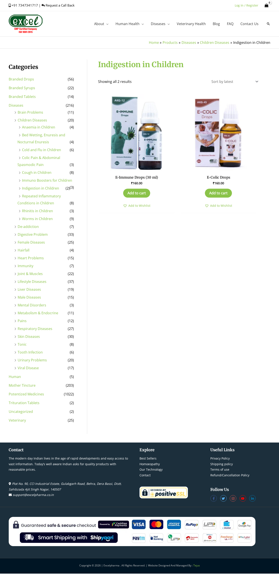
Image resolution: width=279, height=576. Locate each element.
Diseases (16, 105)
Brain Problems (30, 112)
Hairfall (23, 250)
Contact (145, 475)
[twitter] (225, 498)
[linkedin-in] (253, 498)
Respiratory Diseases (35, 328)
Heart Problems (31, 258)
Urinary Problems (32, 360)
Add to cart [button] (137, 193)
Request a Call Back (60, 5)
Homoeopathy (150, 464)
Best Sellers (148, 458)
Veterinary (17, 420)
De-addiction (28, 226)
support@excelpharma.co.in (33, 495)
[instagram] (235, 498)
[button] (106, 23)
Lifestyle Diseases (32, 281)
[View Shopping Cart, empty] (266, 5)
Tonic (22, 344)
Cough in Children (36, 172)
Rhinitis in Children (37, 211)
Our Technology (151, 469)
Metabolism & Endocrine (38, 313)
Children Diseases (32, 120)
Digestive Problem (33, 234)
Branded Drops (21, 79)
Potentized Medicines (26, 394)
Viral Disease (28, 368)
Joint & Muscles (30, 273)
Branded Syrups (22, 87)
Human (15, 376)
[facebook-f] (215, 498)
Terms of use (219, 469)
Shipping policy (221, 464)
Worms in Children (37, 218)
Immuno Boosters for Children (47, 180)
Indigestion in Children (40, 188)
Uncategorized (21, 411)
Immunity (25, 265)
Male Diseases (29, 297)
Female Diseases (31, 242)
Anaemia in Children (38, 127)
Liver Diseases (29, 289)
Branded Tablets (22, 96)
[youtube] (244, 498)
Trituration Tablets (24, 402)
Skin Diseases (29, 336)
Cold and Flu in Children (41, 149)
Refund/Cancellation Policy (229, 475)
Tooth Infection (30, 352)
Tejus (196, 565)
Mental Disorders (32, 305)
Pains (22, 320)
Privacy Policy (220, 458)
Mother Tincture (22, 385)
